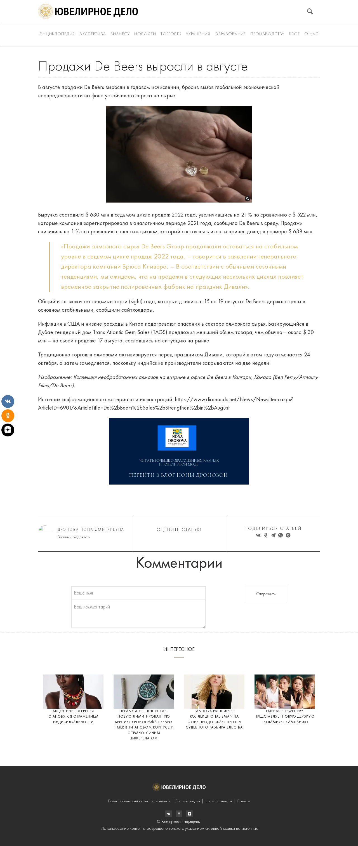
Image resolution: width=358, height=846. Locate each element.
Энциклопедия (57, 34)
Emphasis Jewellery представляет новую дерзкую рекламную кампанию (285, 716)
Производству (267, 34)
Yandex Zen (179, 813)
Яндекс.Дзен (189, 813)
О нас (311, 34)
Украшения (198, 34)
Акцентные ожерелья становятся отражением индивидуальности (73, 716)
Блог (294, 34)
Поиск (310, 11)
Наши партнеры (218, 801)
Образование (230, 34)
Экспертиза (92, 34)
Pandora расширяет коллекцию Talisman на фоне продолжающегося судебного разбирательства (214, 719)
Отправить (265, 594)
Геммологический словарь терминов (139, 801)
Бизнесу (120, 34)
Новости (145, 34)
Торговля (171, 34)
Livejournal (168, 813)
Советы (243, 801)
